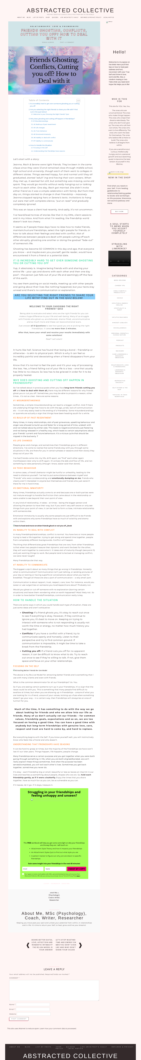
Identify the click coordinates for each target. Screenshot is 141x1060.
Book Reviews (120, 280)
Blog (29, 17)
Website (12, 1014)
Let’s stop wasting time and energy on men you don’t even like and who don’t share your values (66, 945)
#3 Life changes (39, 127)
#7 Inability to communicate (43, 141)
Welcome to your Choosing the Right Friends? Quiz (51, 114)
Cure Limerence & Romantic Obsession (120, 355)
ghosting (66, 883)
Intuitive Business (120, 317)
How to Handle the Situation (41, 145)
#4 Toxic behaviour (40, 131)
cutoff (46, 883)
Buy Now (119, 211)
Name (12, 1004)
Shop (48, 17)
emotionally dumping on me (66, 478)
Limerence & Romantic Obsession (120, 371)
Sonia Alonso (48, 42)
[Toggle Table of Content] (77, 100)
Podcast (120, 340)
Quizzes (55, 17)
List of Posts (38, 17)
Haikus (120, 298)
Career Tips (120, 285)
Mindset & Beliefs (120, 322)
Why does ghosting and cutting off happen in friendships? (52, 119)
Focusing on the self (40, 148)
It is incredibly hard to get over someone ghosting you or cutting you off (54, 105)
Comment (14, 978)
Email (12, 1009)
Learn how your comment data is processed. (58, 1029)
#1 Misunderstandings (40, 121)
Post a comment (67, 42)
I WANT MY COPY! (76, 869)
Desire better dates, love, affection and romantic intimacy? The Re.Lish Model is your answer (42, 945)
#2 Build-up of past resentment (45, 124)
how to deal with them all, (34, 391)
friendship (55, 883)
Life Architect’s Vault (69, 17)
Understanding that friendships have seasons (49, 151)
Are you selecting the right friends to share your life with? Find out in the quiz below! (54, 111)
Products (120, 345)
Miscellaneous (120, 328)
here (78, 876)
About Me (21, 17)
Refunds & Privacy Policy (91, 17)
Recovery (120, 351)
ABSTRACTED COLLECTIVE (70, 10)
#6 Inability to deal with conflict (45, 137)
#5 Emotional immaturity (42, 134)
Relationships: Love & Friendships (54, 26)
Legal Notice (108, 17)
